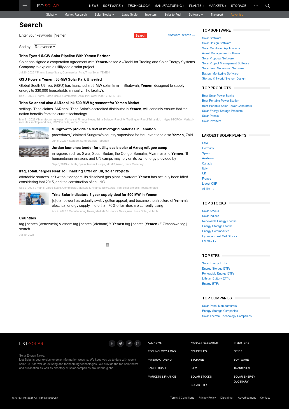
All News (155, 342)
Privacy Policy (207, 397)
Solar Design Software (216, 43)
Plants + (196, 5)
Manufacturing (160, 359)
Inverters (151, 14)
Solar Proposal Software (218, 58)
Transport (217, 14)
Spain (206, 153)
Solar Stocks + (104, 14)
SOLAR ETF (199, 385)
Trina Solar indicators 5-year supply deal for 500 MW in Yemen (104, 195)
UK (204, 173)
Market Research (76, 14)
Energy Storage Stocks (217, 226)
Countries (27, 218)
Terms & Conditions (182, 397)
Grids (238, 351)
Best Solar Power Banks (218, 95)
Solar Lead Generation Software (223, 68)
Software (241, 359)
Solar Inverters (211, 121)
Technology (139, 5)
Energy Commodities (215, 231)
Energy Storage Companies (220, 311)
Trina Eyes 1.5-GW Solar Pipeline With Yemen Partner (64, 56)
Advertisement (247, 397)
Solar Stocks (210, 211)
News (93, 5)
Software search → (181, 35)
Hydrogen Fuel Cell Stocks (219, 236)
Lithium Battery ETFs (216, 278)
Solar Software (211, 38)
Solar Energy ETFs (214, 263)
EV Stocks (209, 241)
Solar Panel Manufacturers (219, 306)
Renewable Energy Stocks (219, 221)
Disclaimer (226, 397)
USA (205, 143)
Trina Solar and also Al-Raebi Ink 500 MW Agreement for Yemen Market (79, 103)
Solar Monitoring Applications (221, 48)
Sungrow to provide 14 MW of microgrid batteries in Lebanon (104, 129)
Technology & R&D (162, 351)
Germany (208, 148)
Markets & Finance (162, 376)
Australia (208, 158)
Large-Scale (130, 14)
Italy (205, 168)
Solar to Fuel (172, 14)
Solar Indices (210, 216)
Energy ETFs (210, 283)
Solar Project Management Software (225, 63)
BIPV (194, 368)
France (206, 178)
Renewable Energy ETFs (218, 273)
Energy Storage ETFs (216, 268)
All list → (208, 188)
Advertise (237, 14)
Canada (207, 163)
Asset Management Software (221, 53)
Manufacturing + (169, 5)
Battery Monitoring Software (220, 73)
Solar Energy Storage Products (222, 111)
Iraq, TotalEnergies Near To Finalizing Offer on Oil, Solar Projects (74, 171)
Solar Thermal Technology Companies (227, 316)
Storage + (240, 5)
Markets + (217, 5)
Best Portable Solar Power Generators (227, 106)
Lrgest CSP (209, 183)
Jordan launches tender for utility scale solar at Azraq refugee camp (109, 148)
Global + (51, 14)
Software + (113, 5)
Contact (265, 397)
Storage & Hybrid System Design (223, 78)
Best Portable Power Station (220, 100)
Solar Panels (210, 116)
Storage (197, 359)
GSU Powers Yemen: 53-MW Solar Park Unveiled (60, 79)
